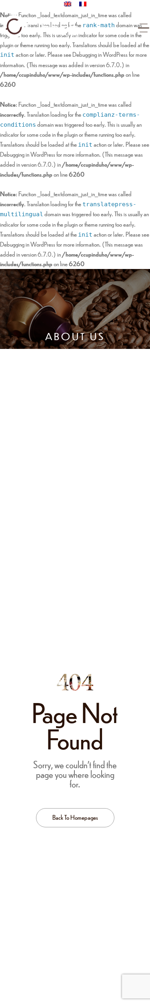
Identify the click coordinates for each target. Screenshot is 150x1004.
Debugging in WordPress (100, 54)
